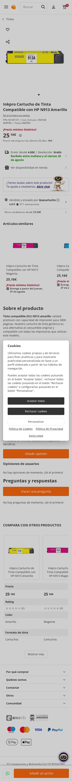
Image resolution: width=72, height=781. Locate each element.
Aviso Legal (36, 435)
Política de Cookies (21, 429)
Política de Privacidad (49, 429)
